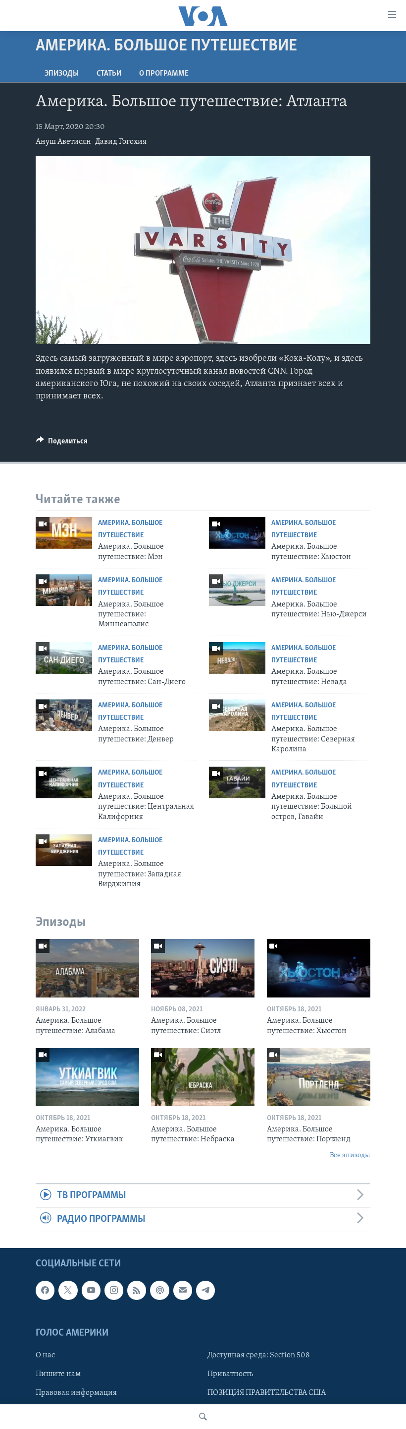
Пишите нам (58, 1374)
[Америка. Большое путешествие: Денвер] (64, 715)
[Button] (62, 443)
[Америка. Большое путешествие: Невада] (237, 658)
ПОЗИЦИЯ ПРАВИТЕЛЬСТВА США (266, 1393)
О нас (45, 1355)
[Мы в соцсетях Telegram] (205, 1290)
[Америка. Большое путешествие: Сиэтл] (202, 968)
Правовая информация (76, 1393)
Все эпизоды (350, 1155)
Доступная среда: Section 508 (258, 1355)
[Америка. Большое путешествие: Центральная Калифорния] (64, 782)
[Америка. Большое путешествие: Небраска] (202, 1077)
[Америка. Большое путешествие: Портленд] (318, 1077)
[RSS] (136, 1290)
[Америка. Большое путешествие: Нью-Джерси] (237, 590)
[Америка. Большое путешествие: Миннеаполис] (64, 590)
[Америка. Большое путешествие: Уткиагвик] (87, 1077)
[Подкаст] (159, 1290)
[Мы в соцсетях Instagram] (113, 1290)
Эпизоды (62, 74)
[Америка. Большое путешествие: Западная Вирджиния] (64, 850)
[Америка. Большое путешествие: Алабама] (87, 968)
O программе (164, 74)
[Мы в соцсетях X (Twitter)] (67, 1290)
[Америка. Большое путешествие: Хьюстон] (237, 533)
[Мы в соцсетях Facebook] (45, 1290)
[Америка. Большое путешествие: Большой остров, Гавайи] (237, 782)
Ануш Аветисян (63, 142)
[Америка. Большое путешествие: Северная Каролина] (237, 715)
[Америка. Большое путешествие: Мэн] (64, 533)
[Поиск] (203, 1416)
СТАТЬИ (109, 74)
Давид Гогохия (121, 142)
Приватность (230, 1374)
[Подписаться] (182, 1290)
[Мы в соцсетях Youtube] (91, 1290)
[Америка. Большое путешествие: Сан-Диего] (64, 658)
